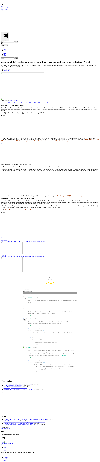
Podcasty (6, 457)
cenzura (7, 440)
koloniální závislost (44, 440)
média (39, 440)
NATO (29, 440)
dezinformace (31, 102)
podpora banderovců (21, 440)
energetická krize (59, 440)
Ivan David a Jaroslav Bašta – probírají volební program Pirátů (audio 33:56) (21, 424)
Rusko (64, 440)
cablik (44, 330)
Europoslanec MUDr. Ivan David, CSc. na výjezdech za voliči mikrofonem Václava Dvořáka (25, 419)
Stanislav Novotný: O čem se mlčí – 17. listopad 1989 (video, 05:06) (19, 389)
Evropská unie (49, 440)
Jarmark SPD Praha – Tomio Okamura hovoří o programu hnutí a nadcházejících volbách (24, 422)
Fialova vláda (37, 102)
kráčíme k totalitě (15, 440)
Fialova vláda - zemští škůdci (93, 440)
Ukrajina (10, 440)
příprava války (3, 440)
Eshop (5, 50)
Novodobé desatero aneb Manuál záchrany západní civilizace (18, 384)
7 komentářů (6, 70)
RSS (5, 460)
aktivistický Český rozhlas (22, 102)
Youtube (5, 458)
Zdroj (2, 237)
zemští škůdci (86, 440)
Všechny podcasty (5, 428)
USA (72, 440)
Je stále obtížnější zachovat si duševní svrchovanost (15, 388)
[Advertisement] (44, 22)
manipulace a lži (44, 102)
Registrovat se (9, 7)
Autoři (5, 49)
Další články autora (13, 100)
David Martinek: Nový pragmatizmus (12, 386)
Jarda (46, 339)
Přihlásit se (3, 7)
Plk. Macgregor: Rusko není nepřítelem (13, 385)
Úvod (5, 48)
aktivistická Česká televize (10, 102)
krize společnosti (68, 440)
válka (26, 440)
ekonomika (54, 440)
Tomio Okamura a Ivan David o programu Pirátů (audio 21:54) (18, 423)
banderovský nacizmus (34, 440)
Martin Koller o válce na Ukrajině (11, 420)
